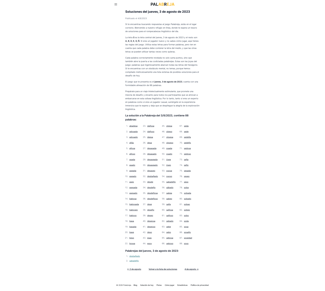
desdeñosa (152, 193)
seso (186, 182)
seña (186, 159)
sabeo (169, 198)
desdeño (151, 187)
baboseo (133, 210)
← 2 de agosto (134, 269)
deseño (150, 210)
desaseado (152, 165)
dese (149, 204)
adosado (133, 137)
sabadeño (171, 182)
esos (149, 243)
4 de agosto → (192, 269)
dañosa (150, 126)
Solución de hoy (146, 285)
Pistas (159, 285)
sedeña (187, 137)
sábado (169, 187)
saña (168, 204)
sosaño (187, 232)
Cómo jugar (169, 285)
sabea (169, 193)
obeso (169, 131)
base (131, 232)
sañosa (169, 210)
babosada (134, 204)
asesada (133, 187)
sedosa (187, 148)
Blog (135, 285)
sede (186, 131)
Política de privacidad (200, 285)
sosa (186, 226)
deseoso (151, 226)
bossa (132, 243)
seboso (169, 243)
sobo (186, 215)
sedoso (187, 154)
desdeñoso (152, 198)
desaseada (152, 159)
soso (186, 243)
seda (186, 126)
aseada (132, 170)
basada (132, 226)
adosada (133, 131)
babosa (132, 198)
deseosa (151, 221)
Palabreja (127, 285)
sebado (169, 221)
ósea (168, 159)
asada (132, 159)
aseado (132, 176)
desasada (151, 148)
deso (149, 232)
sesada (187, 170)
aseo (131, 182)
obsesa (169, 137)
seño (186, 165)
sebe (168, 226)
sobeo (187, 210)
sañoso (169, 215)
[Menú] (115, 4)
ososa (169, 170)
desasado (152, 154)
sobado (187, 198)
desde (150, 182)
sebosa (169, 238)
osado (169, 154)
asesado (133, 193)
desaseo (151, 170)
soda (186, 221)
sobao (187, 204)
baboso (133, 215)
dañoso (150, 131)
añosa (132, 148)
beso (131, 238)
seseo (187, 176)
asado (132, 165)
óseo (168, 165)
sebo (168, 232)
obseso (169, 142)
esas (149, 238)
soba (186, 187)
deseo (150, 215)
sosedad (188, 238)
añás (131, 142)
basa (131, 221)
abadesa (133, 126)
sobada (187, 193)
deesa (150, 137)
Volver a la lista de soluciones (163, 269)
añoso (132, 154)
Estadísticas (182, 285)
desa (149, 142)
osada (169, 148)
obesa (169, 126)
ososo (169, 176)
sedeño (187, 142)
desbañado (152, 176)
